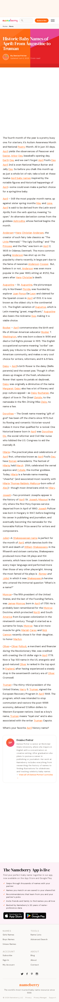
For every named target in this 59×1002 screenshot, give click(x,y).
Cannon (7, 634)
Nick (44, 630)
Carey (33, 630)
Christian (27, 232)
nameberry (29, 984)
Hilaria (6, 465)
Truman (33, 689)
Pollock (23, 646)
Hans (18, 232)
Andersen (38, 232)
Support (52, 997)
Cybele (21, 470)
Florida (26, 289)
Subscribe (42, 20)
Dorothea (47, 431)
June (49, 203)
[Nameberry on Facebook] (27, 973)
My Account (9, 965)
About (34, 960)
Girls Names (8, 934)
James (11, 603)
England (9, 668)
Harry (23, 689)
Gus (33, 316)
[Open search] (26, 20)
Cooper (44, 264)
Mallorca (35, 483)
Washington (9, 336)
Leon (33, 293)
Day (20, 155)
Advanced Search (39, 939)
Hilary (52, 487)
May (38, 203)
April (5, 151)
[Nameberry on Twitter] (22, 973)
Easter (6, 155)
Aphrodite (19, 221)
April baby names (21, 178)
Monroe (20, 603)
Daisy (6, 384)
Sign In (6, 960)
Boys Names (8, 939)
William (28, 547)
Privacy (28, 997)
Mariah (25, 630)
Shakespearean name (25, 538)
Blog (33, 955)
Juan (15, 293)
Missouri (43, 499)
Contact (35, 965)
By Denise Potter (18, 55)
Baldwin (24, 483)
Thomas (15, 483)
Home (5, 26)
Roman (13, 461)
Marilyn (17, 639)
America (7, 616)
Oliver (14, 646)
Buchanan (43, 393)
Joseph (33, 499)
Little (6, 241)
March (19, 465)
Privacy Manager (40, 997)
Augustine (26, 284)
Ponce (22, 293)
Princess (7, 246)
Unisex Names (9, 944)
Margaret (8, 388)
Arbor (14, 155)
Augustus (40, 307)
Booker (45, 332)
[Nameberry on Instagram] (37, 973)
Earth (6, 160)
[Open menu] (52, 20)
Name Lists (36, 934)
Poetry (21, 146)
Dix (4, 436)
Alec (5, 487)
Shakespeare (40, 547)
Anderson (17, 255)
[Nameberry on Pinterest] (32, 973)
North (36, 612)
